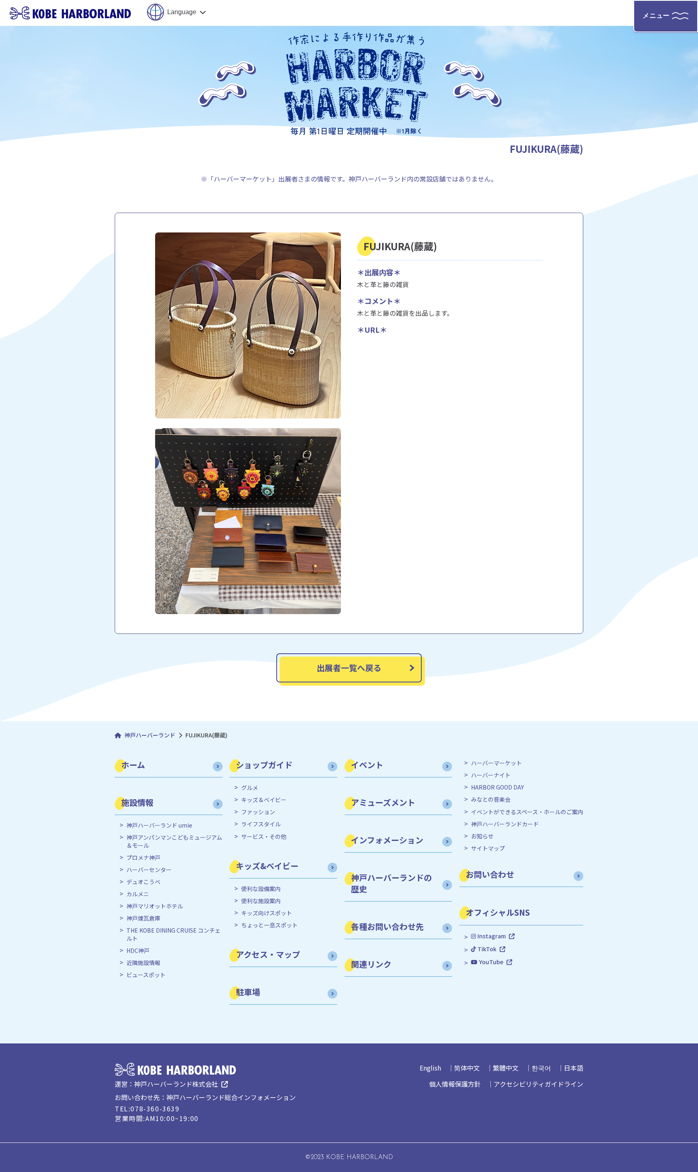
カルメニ (137, 894)
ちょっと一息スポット (269, 925)
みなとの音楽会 (491, 799)
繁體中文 (506, 1068)
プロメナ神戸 (143, 858)
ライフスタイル (261, 824)
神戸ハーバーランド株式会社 (176, 1084)
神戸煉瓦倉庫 (143, 918)
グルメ (249, 788)
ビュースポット (146, 975)
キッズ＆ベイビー (263, 800)
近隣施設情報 (143, 963)
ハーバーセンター (149, 870)
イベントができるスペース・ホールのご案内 (527, 812)
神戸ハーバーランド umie (159, 825)
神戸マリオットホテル (154, 906)
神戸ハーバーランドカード (505, 824)
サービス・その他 (263, 836)
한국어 (541, 1068)
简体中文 (467, 1068)
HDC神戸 (137, 950)
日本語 (573, 1068)
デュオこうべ (143, 882)
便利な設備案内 (261, 889)
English (430, 1068)
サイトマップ (488, 848)
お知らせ (482, 836)
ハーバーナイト (491, 775)
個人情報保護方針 (455, 1084)
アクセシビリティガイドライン (538, 1084)
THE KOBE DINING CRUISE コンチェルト (173, 934)
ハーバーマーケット (496, 763)
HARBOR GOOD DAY (497, 787)
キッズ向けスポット (266, 913)
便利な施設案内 (261, 901)
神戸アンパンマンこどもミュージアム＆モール (174, 841)
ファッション (258, 812)
